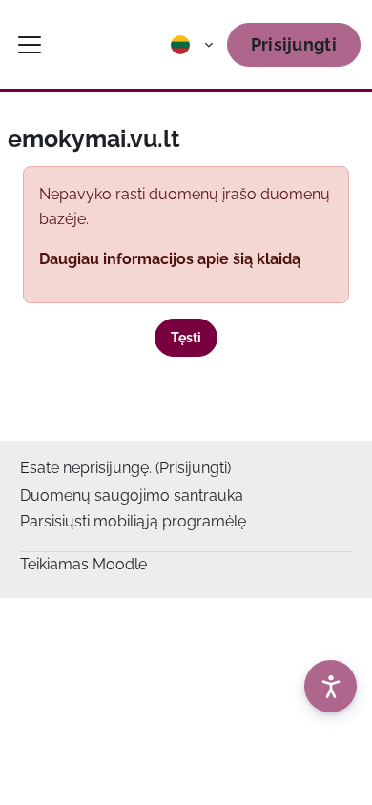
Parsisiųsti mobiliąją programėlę (133, 521)
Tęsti (186, 337)
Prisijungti (294, 44)
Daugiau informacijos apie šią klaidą (169, 259)
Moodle (120, 564)
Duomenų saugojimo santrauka (131, 495)
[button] (193, 45)
